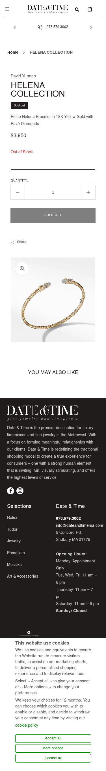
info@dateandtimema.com (79, 526)
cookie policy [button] (26, 726)
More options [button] (53, 748)
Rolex (12, 518)
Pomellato (16, 553)
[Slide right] (91, 27)
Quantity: (19, 180)
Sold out (53, 215)
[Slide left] (14, 27)
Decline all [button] (53, 758)
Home (12, 52)
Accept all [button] (53, 738)
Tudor (12, 530)
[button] (7, 9)
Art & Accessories (22, 576)
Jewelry (14, 541)
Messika (14, 565)
